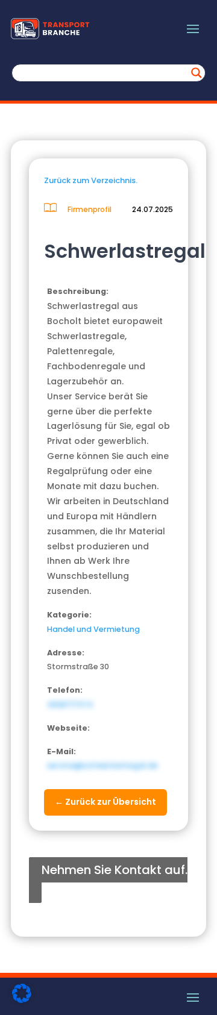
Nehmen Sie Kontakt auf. (114, 869)
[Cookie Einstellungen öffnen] (21, 1000)
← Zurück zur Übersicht (105, 802)
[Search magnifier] (196, 72)
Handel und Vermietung (93, 629)
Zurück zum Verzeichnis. (90, 180)
